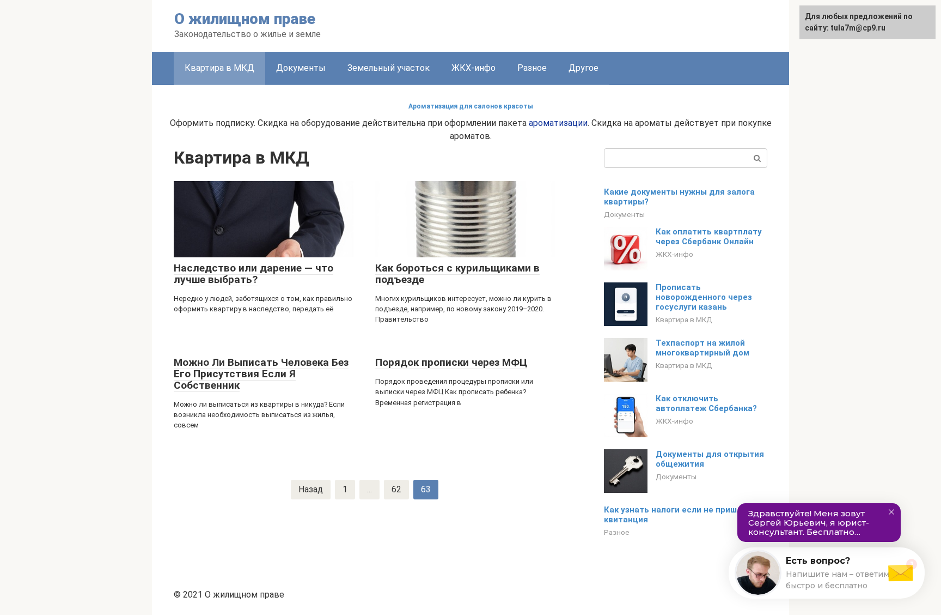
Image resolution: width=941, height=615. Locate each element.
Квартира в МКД (219, 68)
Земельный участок (388, 68)
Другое (583, 68)
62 (396, 489)
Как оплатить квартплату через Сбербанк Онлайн (709, 236)
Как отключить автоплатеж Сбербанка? (706, 403)
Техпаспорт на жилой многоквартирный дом (702, 348)
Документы (301, 68)
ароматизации (558, 123)
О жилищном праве (244, 19)
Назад (310, 489)
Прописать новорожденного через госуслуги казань (704, 297)
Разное (532, 68)
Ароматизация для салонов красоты (470, 106)
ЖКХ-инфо (473, 68)
